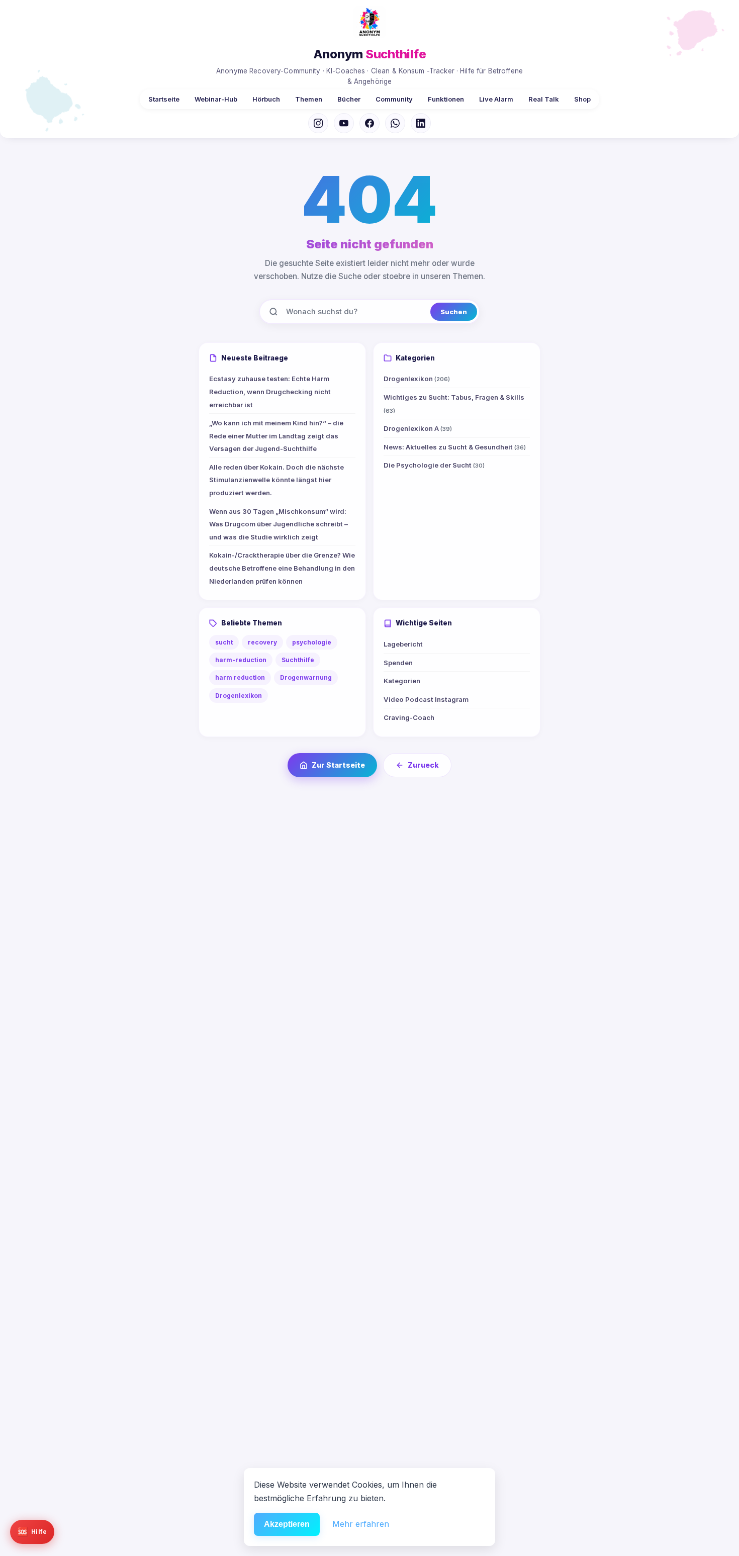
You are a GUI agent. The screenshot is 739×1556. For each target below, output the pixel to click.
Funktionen (446, 99)
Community (394, 99)
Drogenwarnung (306, 677)
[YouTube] (344, 123)
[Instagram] (318, 123)
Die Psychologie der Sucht (434, 465)
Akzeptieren (287, 1524)
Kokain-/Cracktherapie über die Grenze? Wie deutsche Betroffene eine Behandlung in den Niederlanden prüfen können (282, 568)
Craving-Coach (409, 717)
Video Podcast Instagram (426, 699)
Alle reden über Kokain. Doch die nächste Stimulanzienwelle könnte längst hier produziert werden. (276, 480)
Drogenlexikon (417, 379)
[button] (32, 1532)
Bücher (348, 99)
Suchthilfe (298, 660)
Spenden (398, 663)
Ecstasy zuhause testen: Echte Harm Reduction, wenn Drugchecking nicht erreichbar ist (270, 391)
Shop (582, 99)
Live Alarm (496, 99)
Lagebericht (403, 644)
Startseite (163, 99)
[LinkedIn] (421, 123)
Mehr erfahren (360, 1524)
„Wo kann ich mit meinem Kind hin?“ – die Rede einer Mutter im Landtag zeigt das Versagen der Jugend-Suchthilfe (276, 435)
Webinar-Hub (216, 99)
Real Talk (543, 99)
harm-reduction (240, 660)
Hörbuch (266, 99)
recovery (262, 642)
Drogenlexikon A (418, 428)
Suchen (453, 312)
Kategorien (402, 681)
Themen (308, 99)
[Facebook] (369, 123)
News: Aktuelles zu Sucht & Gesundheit (455, 447)
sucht (224, 642)
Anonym (369, 54)
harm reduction (240, 677)
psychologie (311, 642)
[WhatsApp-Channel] (395, 123)
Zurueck (423, 765)
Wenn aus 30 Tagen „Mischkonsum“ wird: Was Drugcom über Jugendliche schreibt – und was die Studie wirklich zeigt (278, 524)
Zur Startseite (338, 765)
